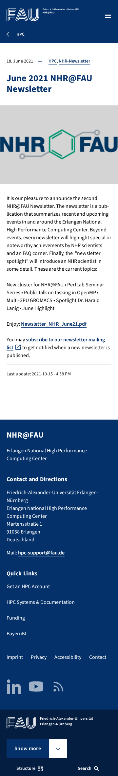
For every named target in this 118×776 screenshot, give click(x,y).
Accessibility (67, 657)
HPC (53, 61)
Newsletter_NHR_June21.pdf (54, 324)
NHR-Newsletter (74, 61)
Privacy (39, 657)
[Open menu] (108, 16)
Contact (97, 657)
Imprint (15, 657)
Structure (25, 768)
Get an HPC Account (28, 586)
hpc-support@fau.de (41, 552)
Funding (16, 618)
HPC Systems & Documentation (41, 602)
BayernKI (16, 633)
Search (84, 768)
